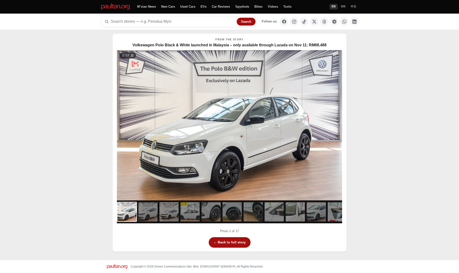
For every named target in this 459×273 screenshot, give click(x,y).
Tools (287, 6)
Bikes (258, 6)
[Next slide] (314, 125)
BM (343, 6)
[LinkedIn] (354, 21)
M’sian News (146, 6)
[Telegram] (334, 21)
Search (246, 21)
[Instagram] (294, 21)
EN (334, 6)
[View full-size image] (337, 55)
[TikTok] (304, 21)
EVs (204, 6)
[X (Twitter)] (314, 21)
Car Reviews (221, 6)
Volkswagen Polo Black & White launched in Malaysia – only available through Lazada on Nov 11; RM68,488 (229, 45)
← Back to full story (229, 242)
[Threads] (324, 21)
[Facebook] (284, 21)
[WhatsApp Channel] (344, 21)
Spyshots (242, 6)
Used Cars (187, 6)
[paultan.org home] (115, 7)
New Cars (168, 6)
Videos (273, 6)
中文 (353, 6)
